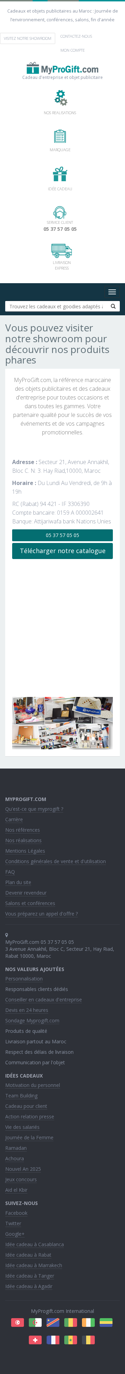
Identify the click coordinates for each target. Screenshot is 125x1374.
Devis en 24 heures (26, 1010)
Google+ (15, 1233)
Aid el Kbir (16, 1189)
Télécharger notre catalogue (63, 550)
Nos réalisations (23, 840)
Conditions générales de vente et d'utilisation (55, 861)
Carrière (14, 819)
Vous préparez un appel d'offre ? (41, 913)
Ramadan (16, 1148)
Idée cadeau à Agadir (28, 1286)
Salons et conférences (30, 903)
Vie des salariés (22, 1127)
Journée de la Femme (29, 1137)
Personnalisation (24, 978)
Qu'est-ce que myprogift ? (34, 809)
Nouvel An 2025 (23, 1169)
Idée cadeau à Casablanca (34, 1244)
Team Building (21, 1095)
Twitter (13, 1223)
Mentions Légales (25, 850)
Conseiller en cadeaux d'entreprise (43, 999)
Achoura (14, 1158)
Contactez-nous (76, 36)
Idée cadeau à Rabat (28, 1254)
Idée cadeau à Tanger (29, 1275)
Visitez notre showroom (27, 38)
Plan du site (18, 882)
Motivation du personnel (32, 1085)
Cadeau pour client (26, 1106)
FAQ (10, 871)
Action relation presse (29, 1116)
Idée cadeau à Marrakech (33, 1265)
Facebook (16, 1213)
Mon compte (72, 50)
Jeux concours (21, 1179)
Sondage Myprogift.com (32, 1020)
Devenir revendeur (26, 892)
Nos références (22, 829)
